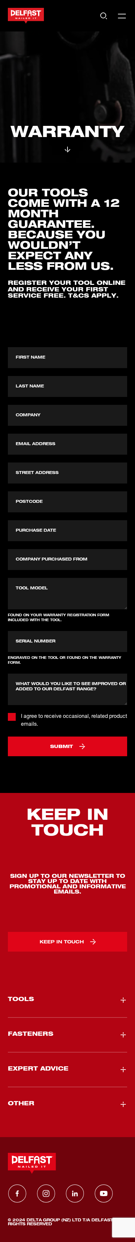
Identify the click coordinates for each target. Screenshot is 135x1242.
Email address (35, 444)
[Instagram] (46, 1193)
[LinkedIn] (75, 1193)
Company (28, 415)
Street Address (37, 473)
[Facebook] (17, 1193)
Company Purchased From (51, 560)
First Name (30, 358)
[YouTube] (103, 1193)
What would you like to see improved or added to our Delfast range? (71, 686)
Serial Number (35, 641)
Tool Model (32, 588)
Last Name (30, 386)
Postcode (29, 502)
